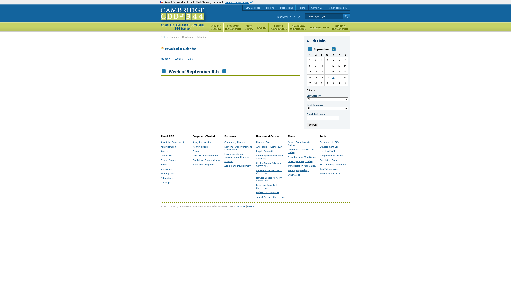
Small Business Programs (205, 155)
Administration (168, 146)
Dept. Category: (315, 104)
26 (333, 77)
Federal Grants (168, 160)
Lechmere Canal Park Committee (267, 186)
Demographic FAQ (329, 142)
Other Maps (294, 174)
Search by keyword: (317, 114)
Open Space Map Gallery (300, 161)
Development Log (329, 146)
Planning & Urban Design (298, 27)
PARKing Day (167, 173)
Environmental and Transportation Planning (236, 155)
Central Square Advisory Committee (268, 164)
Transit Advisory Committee (270, 197)
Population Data (328, 160)
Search (312, 124)
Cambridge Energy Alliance (206, 160)
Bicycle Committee (265, 151)
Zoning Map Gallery (298, 170)
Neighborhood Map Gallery (302, 157)
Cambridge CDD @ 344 (184, 17)
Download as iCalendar (180, 48)
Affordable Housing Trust (269, 146)
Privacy (250, 206)
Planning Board (201, 146)
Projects (270, 7)
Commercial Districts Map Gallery (301, 151)
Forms (164, 164)
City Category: (314, 95)
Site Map (165, 182)
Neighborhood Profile (331, 155)
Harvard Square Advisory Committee (269, 179)
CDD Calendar (253, 7)
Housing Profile (328, 151)
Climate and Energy (216, 27)
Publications (167, 178)
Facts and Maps (249, 27)
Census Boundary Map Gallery (299, 143)
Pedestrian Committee (267, 192)
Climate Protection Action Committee (269, 172)
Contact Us (166, 155)
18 (327, 71)
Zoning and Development (237, 165)
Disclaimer (241, 206)
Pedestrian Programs (203, 164)
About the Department (172, 142)
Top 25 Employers (329, 169)
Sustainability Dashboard (333, 164)
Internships (166, 169)
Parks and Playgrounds (278, 27)
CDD (163, 36)
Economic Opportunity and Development (238, 148)
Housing (228, 161)
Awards (164, 151)
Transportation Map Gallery (302, 165)
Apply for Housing (202, 142)
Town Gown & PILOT (330, 173)
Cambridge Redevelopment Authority (270, 157)
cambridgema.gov (337, 7)
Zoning (196, 151)
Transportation (319, 27)
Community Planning (235, 142)
